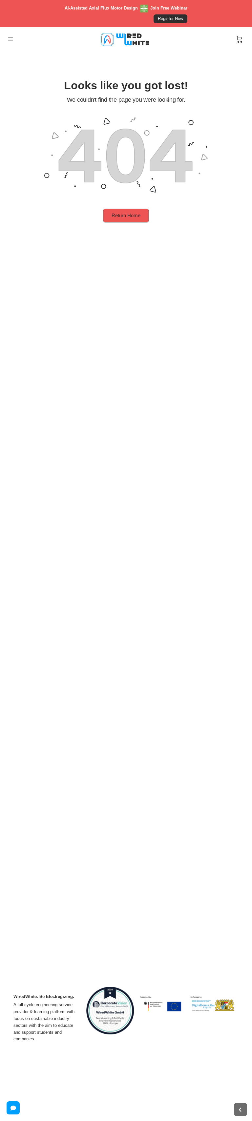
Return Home (126, 215)
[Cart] (239, 39)
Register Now (170, 18)
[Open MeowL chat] (13, 1107)
